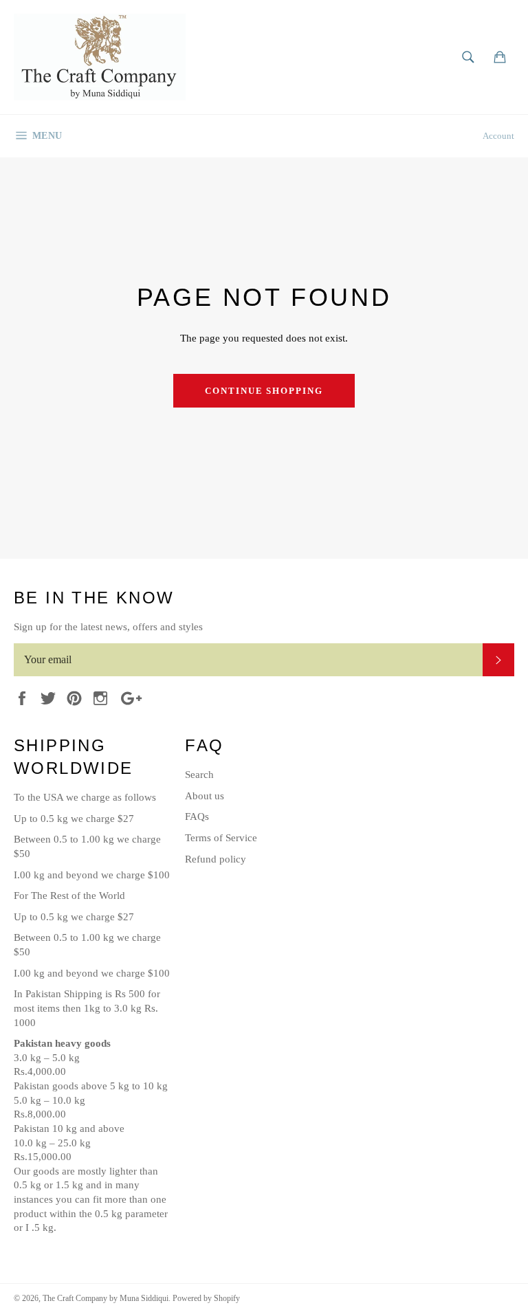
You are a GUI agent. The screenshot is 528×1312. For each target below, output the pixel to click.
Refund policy (215, 859)
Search (199, 774)
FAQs (197, 816)
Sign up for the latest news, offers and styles (108, 626)
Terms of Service (221, 837)
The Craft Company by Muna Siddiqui (105, 1298)
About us (204, 795)
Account (498, 136)
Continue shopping (264, 391)
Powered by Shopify (206, 1298)
